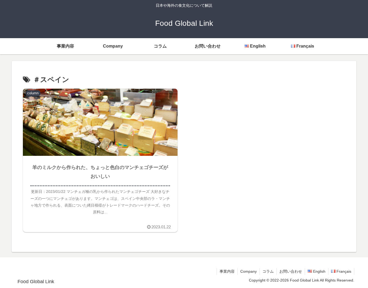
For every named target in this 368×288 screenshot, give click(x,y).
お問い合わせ (290, 271)
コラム (268, 271)
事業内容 (227, 271)
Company (248, 271)
